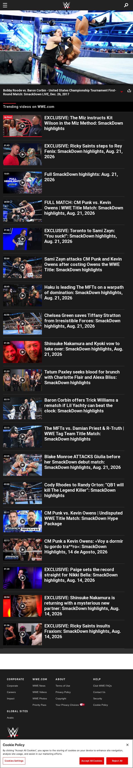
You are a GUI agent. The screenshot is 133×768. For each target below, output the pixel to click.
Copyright (61, 698)
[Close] (127, 745)
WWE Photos (40, 698)
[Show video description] (121, 90)
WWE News (39, 685)
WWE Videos (40, 692)
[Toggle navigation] (5, 5)
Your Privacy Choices (67, 705)
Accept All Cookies (91, 760)
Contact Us (99, 692)
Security (97, 698)
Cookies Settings (14, 760)
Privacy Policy (63, 692)
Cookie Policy (100, 705)
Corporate (12, 685)
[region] (66, 753)
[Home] (66, 5)
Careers (11, 692)
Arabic (10, 717)
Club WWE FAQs (102, 685)
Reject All (117, 760)
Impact (10, 698)
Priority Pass (39, 705)
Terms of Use (63, 685)
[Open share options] (129, 90)
